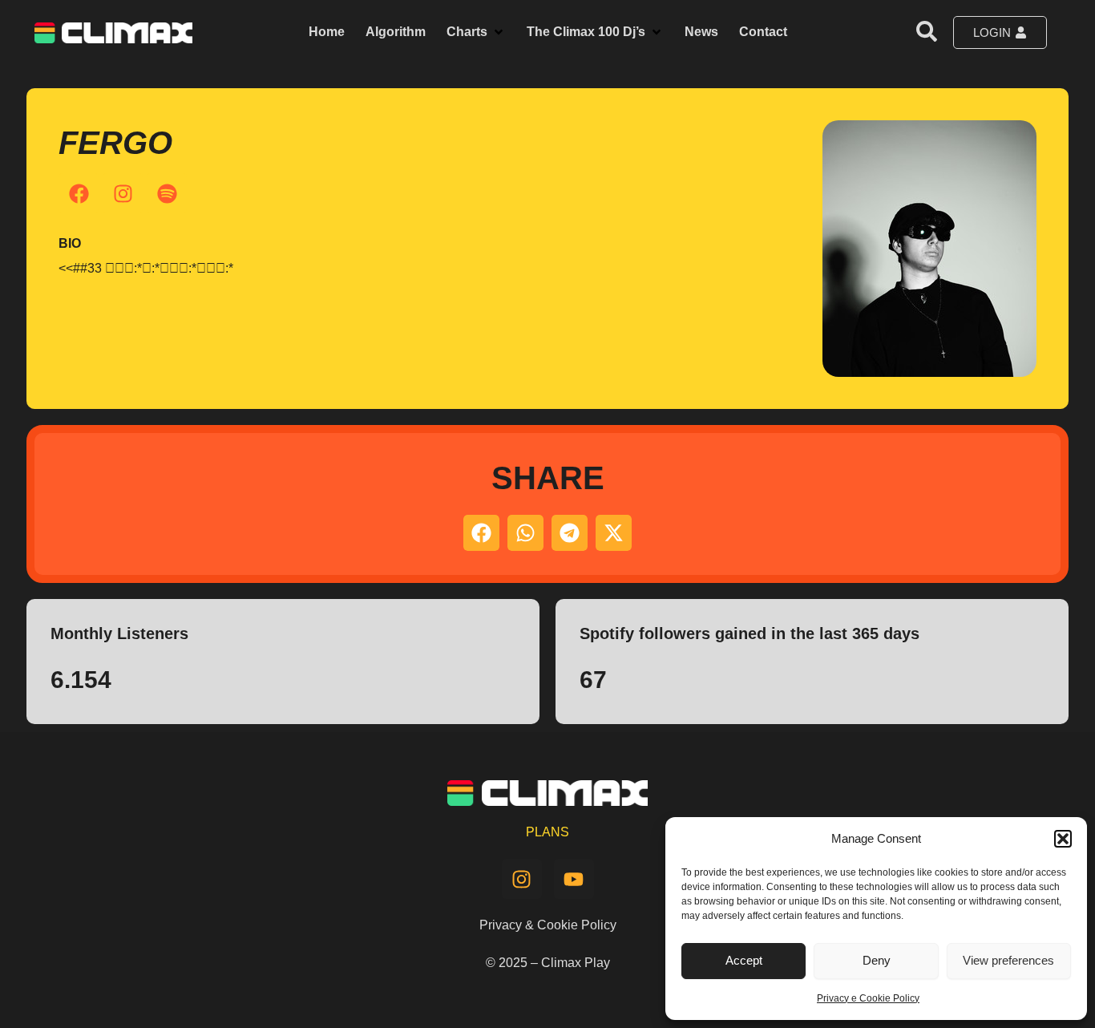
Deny (877, 960)
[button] (1063, 839)
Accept (743, 960)
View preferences (1008, 960)
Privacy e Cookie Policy (868, 998)
